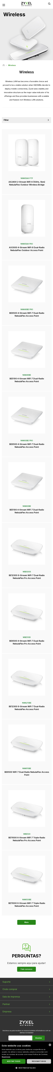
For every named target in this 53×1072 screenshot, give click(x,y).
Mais (26, 922)
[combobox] (50, 1045)
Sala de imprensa (11, 996)
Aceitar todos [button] (13, 1061)
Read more (6, 1057)
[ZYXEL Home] (26, 4)
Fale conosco (26, 969)
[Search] (49, 3)
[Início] (3, 65)
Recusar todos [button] (39, 1061)
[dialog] (26, 1057)
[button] (26, 1067)
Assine (38, 1038)
